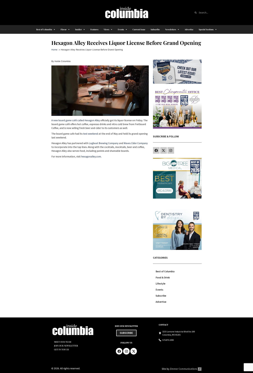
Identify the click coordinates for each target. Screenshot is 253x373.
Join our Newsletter (66, 345)
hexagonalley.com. (91, 156)
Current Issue (139, 29)
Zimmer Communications (184, 368)
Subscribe (155, 29)
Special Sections (206, 29)
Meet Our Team (62, 341)
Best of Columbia (165, 271)
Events (121, 29)
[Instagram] (170, 150)
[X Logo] (163, 150)
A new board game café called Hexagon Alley (75, 120)
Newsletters (170, 29)
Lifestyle (160, 283)
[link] (103, 143)
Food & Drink (163, 277)
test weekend (90, 133)
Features (94, 29)
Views (106, 29)
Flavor (64, 29)
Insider (78, 29)
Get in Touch (61, 349)
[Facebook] (156, 150)
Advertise (189, 29)
